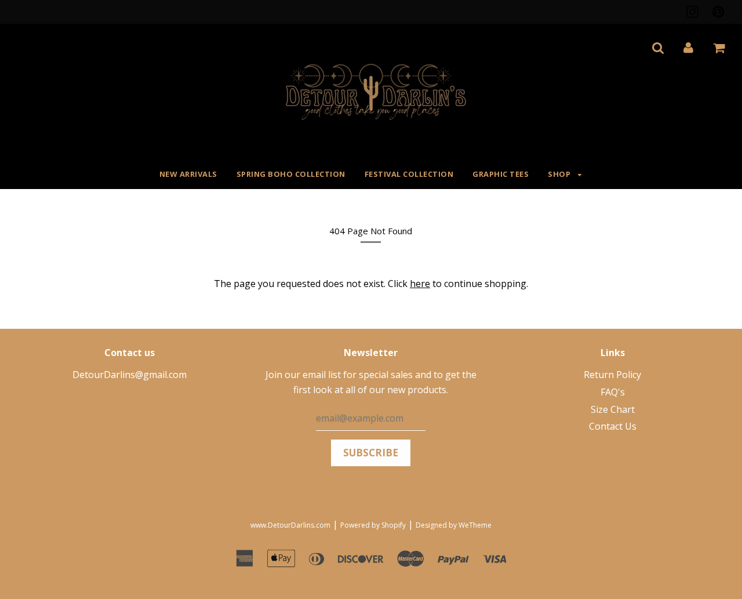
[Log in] (688, 47)
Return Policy (612, 374)
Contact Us (612, 426)
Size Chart (613, 409)
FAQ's (613, 392)
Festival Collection (409, 174)
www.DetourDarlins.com (290, 525)
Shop (560, 174)
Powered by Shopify (373, 525)
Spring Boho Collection (291, 174)
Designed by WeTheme (454, 525)
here (420, 283)
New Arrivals (188, 174)
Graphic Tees (500, 174)
